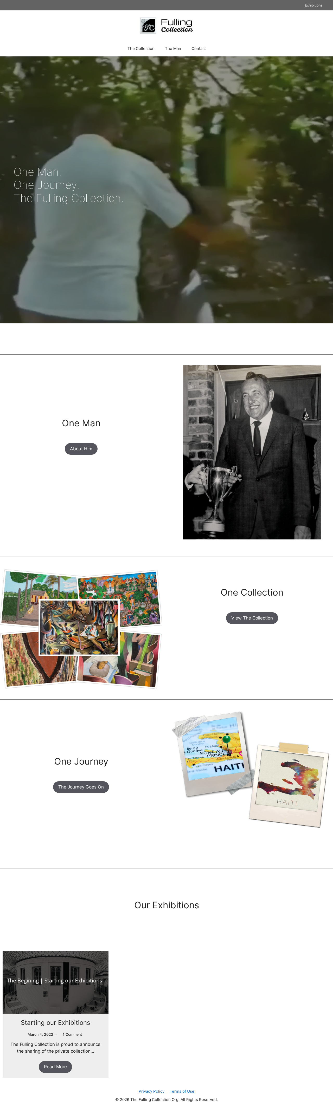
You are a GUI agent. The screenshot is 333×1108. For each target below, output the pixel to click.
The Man (173, 48)
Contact (198, 48)
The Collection (141, 48)
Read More (55, 1066)
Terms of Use (182, 1091)
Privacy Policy (151, 1091)
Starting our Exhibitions (55, 1022)
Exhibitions (314, 5)
